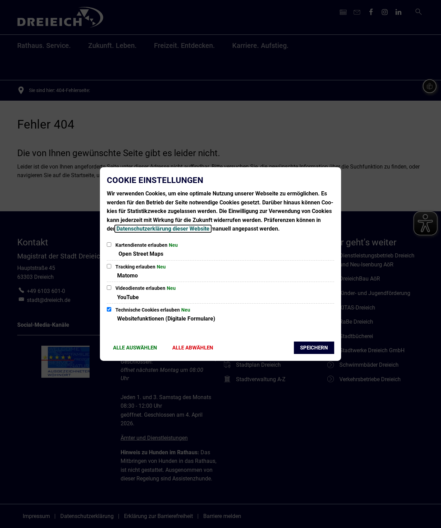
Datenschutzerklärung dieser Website (163, 228)
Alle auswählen (135, 348)
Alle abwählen (192, 348)
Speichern (314, 348)
